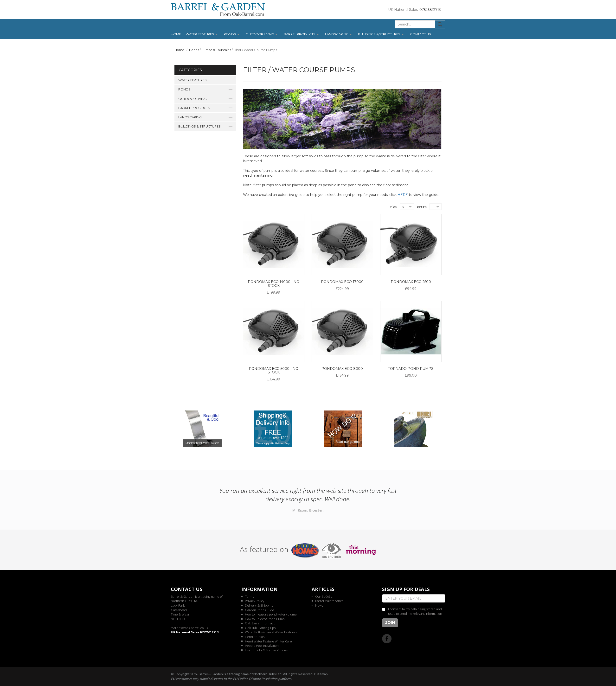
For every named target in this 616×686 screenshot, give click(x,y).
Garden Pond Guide (259, 610)
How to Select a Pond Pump (265, 619)
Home (176, 34)
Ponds (194, 50)
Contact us (420, 34)
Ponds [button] (230, 34)
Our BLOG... (324, 596)
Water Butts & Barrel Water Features (271, 632)
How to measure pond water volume (271, 614)
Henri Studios (254, 637)
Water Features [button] (200, 34)
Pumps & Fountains (216, 50)
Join (390, 622)
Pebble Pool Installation (262, 645)
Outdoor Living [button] (260, 34)
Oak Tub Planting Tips (260, 628)
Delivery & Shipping (259, 605)
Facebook (386, 638)
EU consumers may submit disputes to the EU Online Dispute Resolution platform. (231, 679)
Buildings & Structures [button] (379, 34)
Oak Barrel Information (261, 623)
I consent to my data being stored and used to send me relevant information (415, 611)
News (319, 605)
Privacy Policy (254, 601)
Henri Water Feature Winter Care (268, 641)
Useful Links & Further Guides (266, 650)
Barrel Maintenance (329, 601)
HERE (403, 194)
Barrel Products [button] (299, 34)
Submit (440, 24)
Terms (249, 596)
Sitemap (321, 674)
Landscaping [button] (336, 34)
